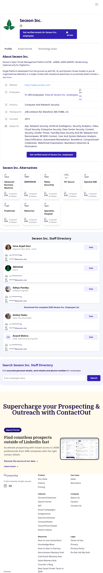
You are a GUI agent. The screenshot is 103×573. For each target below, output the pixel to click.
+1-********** (15, 276)
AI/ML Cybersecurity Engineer (25, 339)
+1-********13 (15, 345)
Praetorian (9, 210)
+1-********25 (15, 324)
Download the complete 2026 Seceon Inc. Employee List (51, 307)
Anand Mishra (20, 335)
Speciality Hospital (49, 212)
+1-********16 (15, 297)
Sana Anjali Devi (22, 246)
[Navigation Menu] (96, 4)
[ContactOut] (16, 4)
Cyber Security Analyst (22, 318)
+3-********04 (15, 255)
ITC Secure (69, 181)
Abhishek (18, 266)
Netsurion (29, 210)
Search (93, 378)
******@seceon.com (18, 259)
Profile (8, 48)
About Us (75, 497)
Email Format (25, 48)
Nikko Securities (49, 183)
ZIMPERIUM (30, 181)
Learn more (10, 466)
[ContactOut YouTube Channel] (10, 527)
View (91, 247)
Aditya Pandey (21, 287)
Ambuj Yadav (20, 314)
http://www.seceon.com (37, 84)
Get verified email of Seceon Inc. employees (51, 154)
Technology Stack (47, 48)
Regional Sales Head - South (24, 249)
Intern (15, 270)
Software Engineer (20, 290)
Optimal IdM (90, 181)
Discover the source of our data (19, 461)
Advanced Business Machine (9, 184)
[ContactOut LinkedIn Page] (5, 527)
